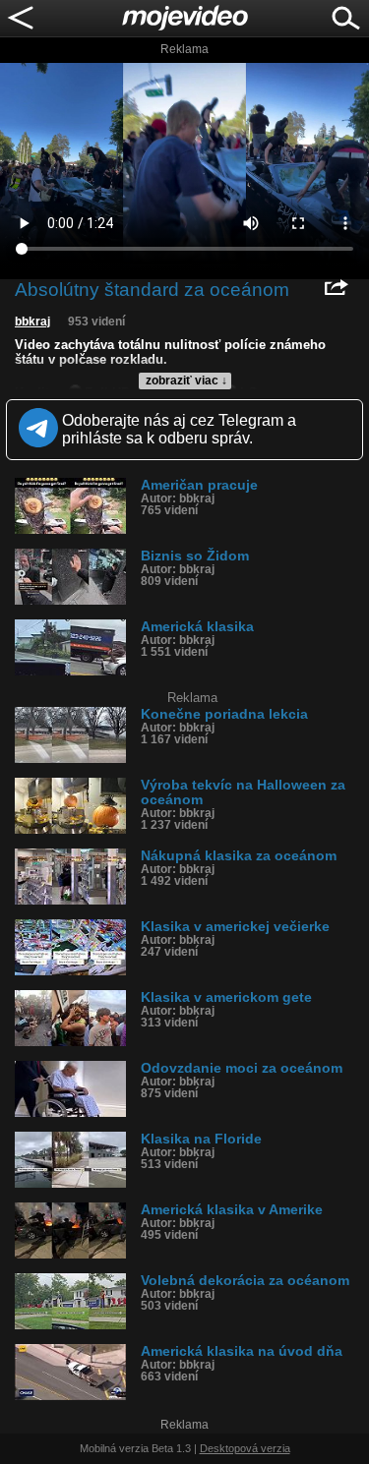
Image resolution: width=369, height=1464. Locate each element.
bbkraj (32, 321)
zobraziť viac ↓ (186, 380)
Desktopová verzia (245, 1448)
